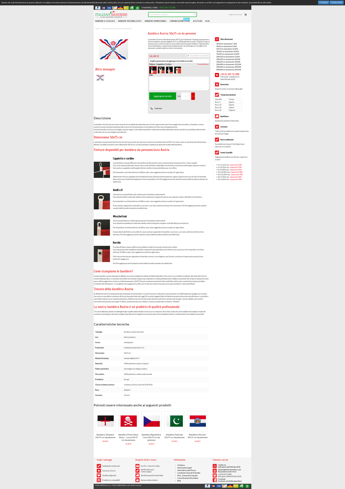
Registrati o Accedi (235, 14)
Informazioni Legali (184, 468)
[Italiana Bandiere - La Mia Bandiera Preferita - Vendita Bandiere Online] (111, 14)
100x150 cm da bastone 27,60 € (228, 57)
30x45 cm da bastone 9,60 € (226, 46)
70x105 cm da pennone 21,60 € (227, 54)
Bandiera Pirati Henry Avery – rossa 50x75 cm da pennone (128, 437)
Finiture (160, 64)
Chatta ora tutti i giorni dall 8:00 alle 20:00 (229, 466)
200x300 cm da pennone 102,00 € (228, 64)
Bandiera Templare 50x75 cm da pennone (105, 436)
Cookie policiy (336, 2)
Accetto (324, 2)
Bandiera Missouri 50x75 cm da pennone (197, 436)
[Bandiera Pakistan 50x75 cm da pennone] (174, 421)
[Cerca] (194, 14)
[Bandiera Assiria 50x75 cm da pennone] (100, 74)
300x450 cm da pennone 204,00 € (228, 67)
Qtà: (179, 96)
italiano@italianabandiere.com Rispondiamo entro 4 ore (229, 471)
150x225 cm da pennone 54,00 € (228, 62)
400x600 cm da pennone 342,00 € (228, 70)
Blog (179, 481)
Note (151, 75)
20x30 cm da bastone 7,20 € (226, 44)
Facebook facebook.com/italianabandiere (230, 480)
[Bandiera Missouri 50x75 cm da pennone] (197, 421)
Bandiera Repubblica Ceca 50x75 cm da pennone (151, 437)
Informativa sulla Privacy (186, 470)
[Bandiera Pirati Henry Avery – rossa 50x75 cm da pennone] (128, 421)
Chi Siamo (181, 465)
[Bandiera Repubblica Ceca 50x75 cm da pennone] (151, 421)
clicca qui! (239, 89)
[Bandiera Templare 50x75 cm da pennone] (105, 421)
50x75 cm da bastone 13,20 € (227, 49)
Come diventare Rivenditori (187, 478)
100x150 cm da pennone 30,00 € (228, 59)
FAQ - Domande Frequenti (187, 475)
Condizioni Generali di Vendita (188, 473)
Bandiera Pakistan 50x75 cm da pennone (174, 436)
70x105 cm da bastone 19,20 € (227, 51)
